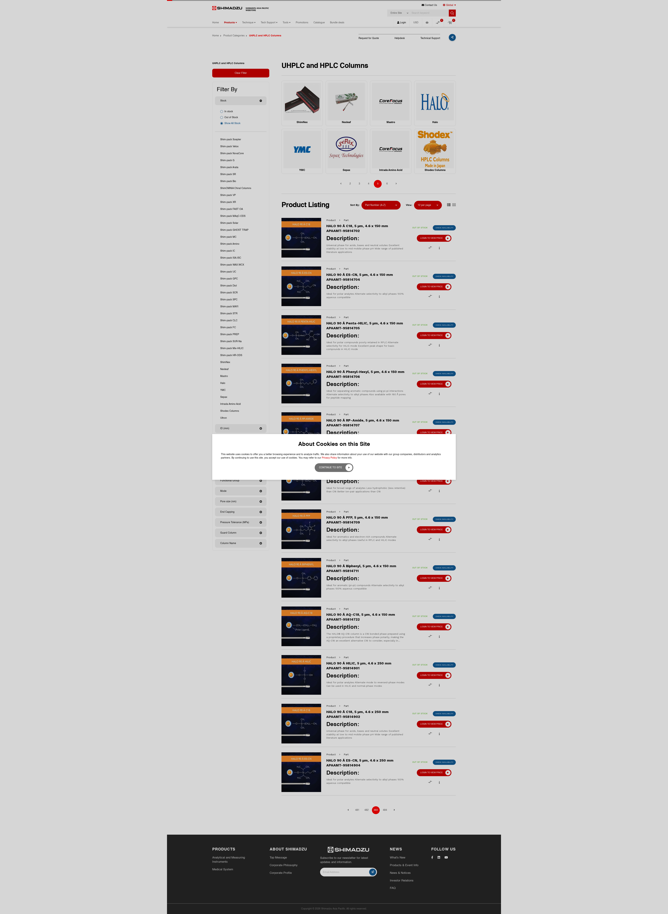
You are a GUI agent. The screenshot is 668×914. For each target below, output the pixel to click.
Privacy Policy (329, 458)
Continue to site (330, 467)
